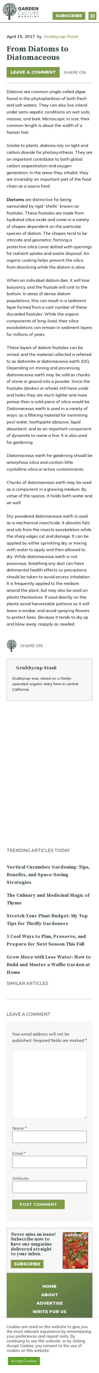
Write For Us (49, 1311)
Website (20, 1178)
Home (49, 1286)
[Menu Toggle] (92, 16)
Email (19, 1153)
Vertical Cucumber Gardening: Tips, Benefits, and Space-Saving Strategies (48, 874)
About (49, 1294)
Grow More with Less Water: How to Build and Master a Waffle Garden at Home (49, 964)
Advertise (49, 1303)
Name (19, 1128)
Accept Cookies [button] (24, 1361)
